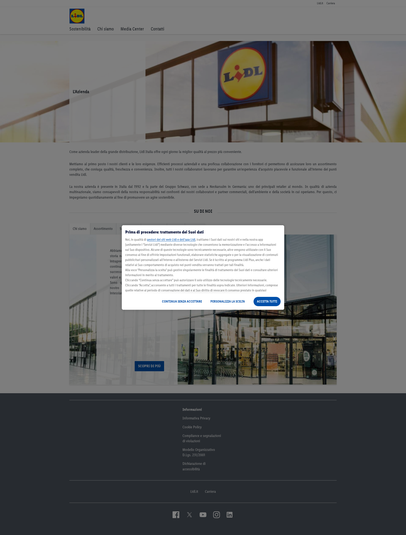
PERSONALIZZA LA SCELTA (227, 301)
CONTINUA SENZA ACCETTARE (182, 301)
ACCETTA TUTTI (267, 301)
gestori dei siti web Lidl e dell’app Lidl (171, 239)
